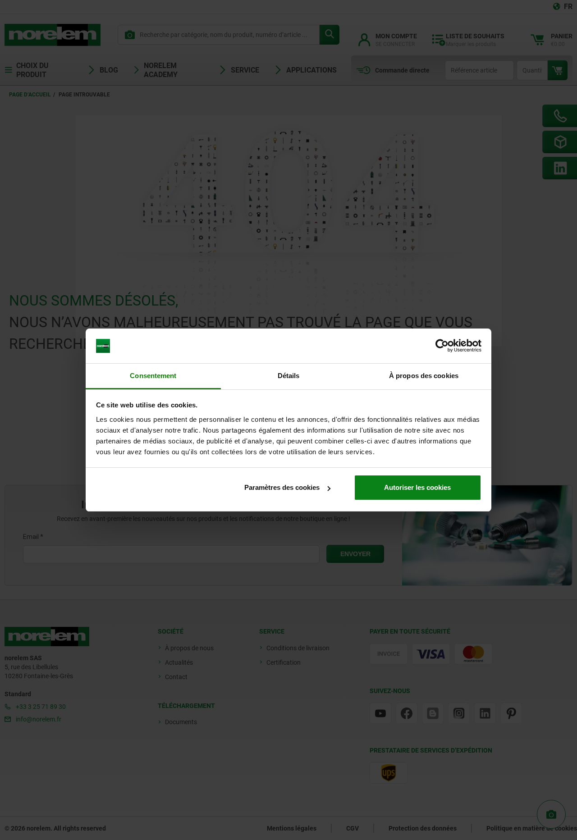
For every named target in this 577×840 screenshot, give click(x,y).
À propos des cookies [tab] (423, 375)
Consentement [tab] (153, 375)
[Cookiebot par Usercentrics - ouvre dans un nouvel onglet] (442, 346)
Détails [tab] (289, 375)
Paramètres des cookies (282, 487)
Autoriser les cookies (417, 487)
